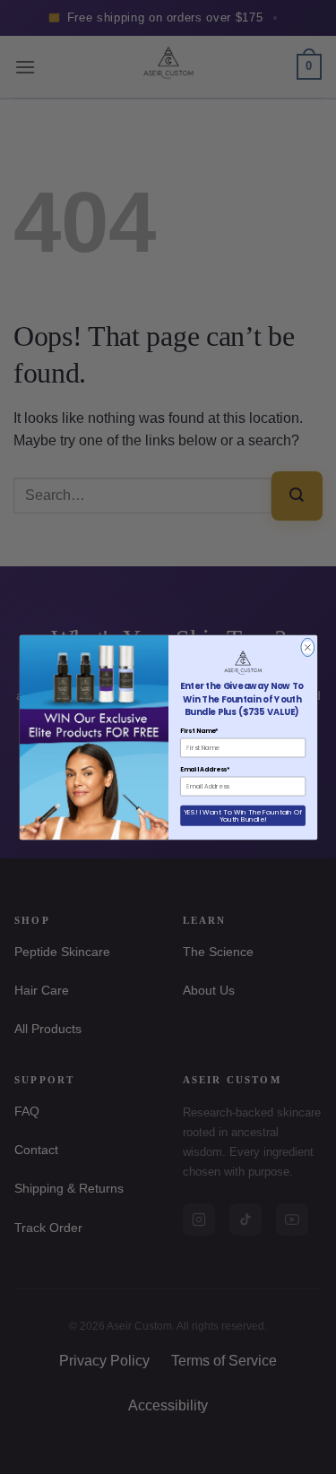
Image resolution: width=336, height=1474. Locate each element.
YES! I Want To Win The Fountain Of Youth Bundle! (243, 814)
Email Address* (205, 768)
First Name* (199, 730)
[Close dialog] (307, 647)
